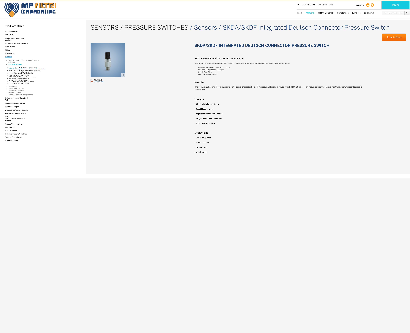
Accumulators (10, 127)
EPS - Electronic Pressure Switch (19, 83)
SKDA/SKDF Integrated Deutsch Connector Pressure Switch (27, 69)
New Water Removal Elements (16, 43)
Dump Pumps (10, 53)
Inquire (395, 5)
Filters (7, 50)
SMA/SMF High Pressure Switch (19, 75)
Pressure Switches (15, 64)
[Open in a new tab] (372, 5)
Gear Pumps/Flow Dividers (15, 113)
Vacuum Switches (14, 93)
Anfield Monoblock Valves (15, 103)
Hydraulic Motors (11, 141)
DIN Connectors (11, 131)
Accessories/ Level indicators (16, 110)
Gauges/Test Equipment (14, 124)
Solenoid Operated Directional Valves (16, 99)
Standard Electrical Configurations (20, 95)
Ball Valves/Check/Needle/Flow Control (15, 119)
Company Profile (325, 13)
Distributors (343, 13)
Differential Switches (16, 91)
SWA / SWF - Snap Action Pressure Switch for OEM (24, 70)
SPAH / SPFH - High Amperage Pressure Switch (23, 67)
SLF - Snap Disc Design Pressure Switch (21, 81)
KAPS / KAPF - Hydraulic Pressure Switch (21, 72)
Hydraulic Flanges (12, 107)
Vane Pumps (10, 47)
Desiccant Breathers (12, 32)
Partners (356, 13)
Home (299, 13)
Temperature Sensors (16, 89)
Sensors (8, 57)
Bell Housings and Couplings (16, 134)
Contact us (369, 13)
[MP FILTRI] (30, 10)
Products (310, 13)
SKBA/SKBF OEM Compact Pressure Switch (22, 77)
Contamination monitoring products (14, 39)
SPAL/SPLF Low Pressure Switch (19, 78)
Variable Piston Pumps (14, 137)
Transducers (12, 87)
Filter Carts (9, 35)
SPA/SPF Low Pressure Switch (18, 80)
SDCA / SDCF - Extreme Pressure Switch (21, 73)
